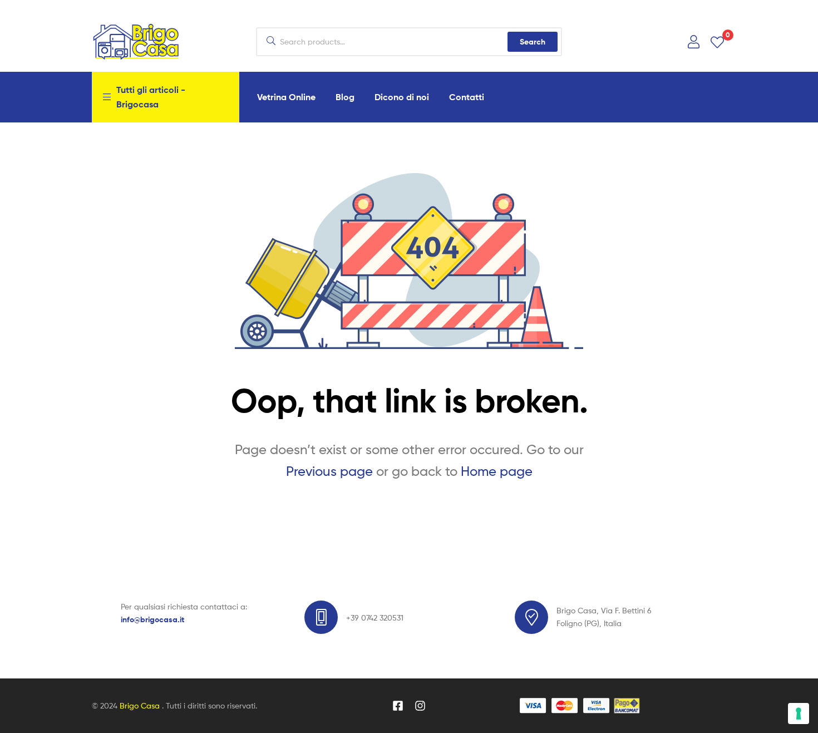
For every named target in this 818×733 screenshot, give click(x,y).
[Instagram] (420, 705)
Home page (497, 471)
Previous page (329, 471)
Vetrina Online (286, 96)
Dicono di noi (401, 96)
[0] (717, 41)
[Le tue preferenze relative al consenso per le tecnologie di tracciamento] (798, 713)
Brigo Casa (141, 705)
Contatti (466, 96)
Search (532, 42)
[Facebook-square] (397, 705)
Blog (345, 96)
